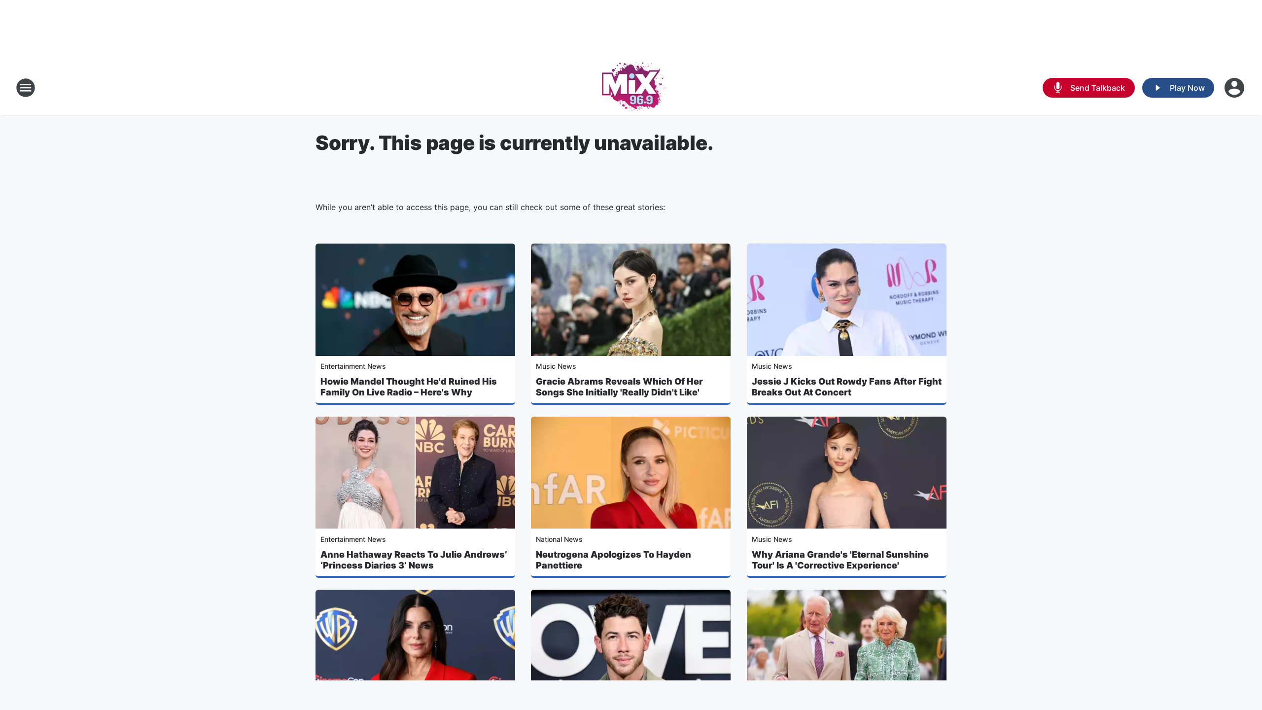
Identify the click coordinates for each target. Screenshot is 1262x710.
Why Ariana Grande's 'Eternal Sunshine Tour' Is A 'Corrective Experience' (840, 559)
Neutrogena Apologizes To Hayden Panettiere (613, 559)
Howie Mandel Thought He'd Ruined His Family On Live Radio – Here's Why (408, 386)
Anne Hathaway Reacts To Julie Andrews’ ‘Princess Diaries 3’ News (413, 559)
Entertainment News (353, 366)
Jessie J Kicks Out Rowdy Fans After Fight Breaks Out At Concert (847, 386)
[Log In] (1235, 88)
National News (559, 539)
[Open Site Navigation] (25, 88)
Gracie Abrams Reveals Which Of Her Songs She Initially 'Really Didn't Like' (619, 386)
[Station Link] (631, 87)
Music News (556, 366)
